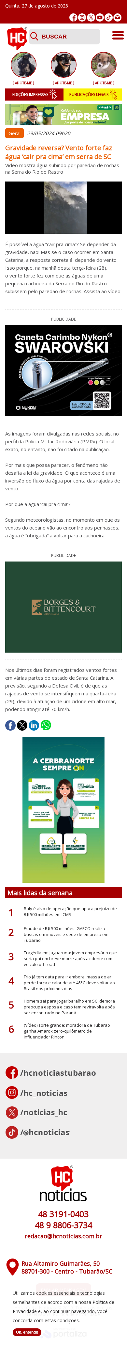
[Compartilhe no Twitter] (22, 725)
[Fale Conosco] (117, 17)
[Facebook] (73, 17)
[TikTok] (108, 17)
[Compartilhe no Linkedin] (34, 725)
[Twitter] (91, 17)
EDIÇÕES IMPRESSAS (30, 94)
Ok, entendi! (27, 1332)
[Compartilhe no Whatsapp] (45, 725)
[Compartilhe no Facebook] (10, 725)
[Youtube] (99, 17)
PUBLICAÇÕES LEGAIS (88, 94)
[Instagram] (82, 17)
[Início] (17, 48)
